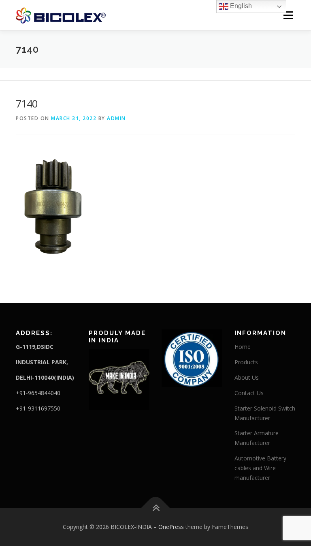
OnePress (171, 527)
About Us (246, 377)
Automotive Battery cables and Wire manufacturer (260, 468)
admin (116, 118)
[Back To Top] (155, 508)
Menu (288, 15)
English (240, 5)
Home (242, 346)
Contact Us (249, 393)
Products (246, 362)
